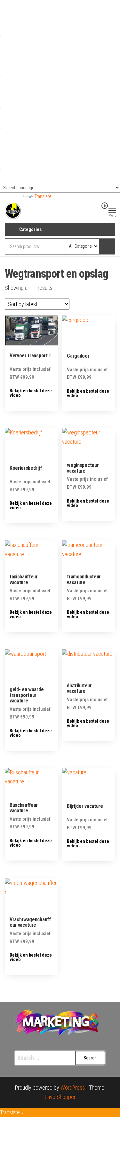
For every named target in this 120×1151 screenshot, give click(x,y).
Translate (43, 196)
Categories (30, 229)
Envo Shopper (60, 1096)
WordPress (72, 1087)
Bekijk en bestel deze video (31, 393)
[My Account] (94, 210)
